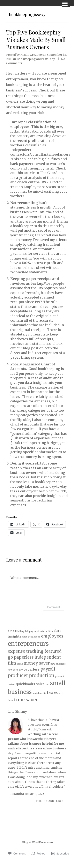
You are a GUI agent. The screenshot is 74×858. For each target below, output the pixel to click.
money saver (37, 663)
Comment (53, 607)
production (41, 675)
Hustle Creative (31, 55)
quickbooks (25, 684)
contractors (40, 631)
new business (58, 663)
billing (20, 631)
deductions (34, 636)
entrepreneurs (28, 643)
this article (25, 173)
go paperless (21, 657)
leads (20, 663)
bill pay (29, 631)
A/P (10, 631)
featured (52, 651)
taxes (52, 692)
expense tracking (26, 651)
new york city (15, 669)
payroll (47, 669)
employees (52, 636)
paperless (31, 669)
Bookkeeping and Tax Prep (36, 59)
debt (24, 636)
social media (39, 693)
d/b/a (50, 631)
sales (40, 684)
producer (18, 675)
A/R (15, 631)
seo (47, 684)
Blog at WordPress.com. (37, 842)
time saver (26, 700)
